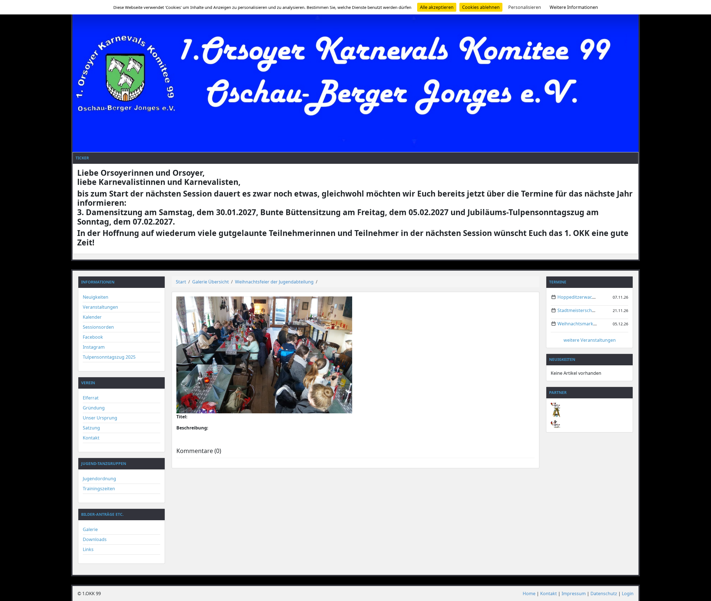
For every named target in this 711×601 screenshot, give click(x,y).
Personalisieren (524, 7)
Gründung (94, 408)
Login (628, 593)
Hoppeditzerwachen (578, 297)
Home (529, 593)
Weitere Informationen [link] (574, 7)
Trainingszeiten (99, 489)
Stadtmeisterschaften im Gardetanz (595, 310)
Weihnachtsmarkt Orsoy (583, 324)
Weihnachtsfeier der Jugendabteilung (274, 282)
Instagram (94, 347)
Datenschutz (603, 593)
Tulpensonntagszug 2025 (109, 357)
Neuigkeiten (95, 297)
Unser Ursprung (100, 418)
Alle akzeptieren (437, 7)
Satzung (91, 428)
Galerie (90, 529)
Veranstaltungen (100, 307)
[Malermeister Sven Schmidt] (589, 406)
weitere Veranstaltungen (590, 340)
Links (88, 549)
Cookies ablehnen (481, 7)
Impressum (574, 593)
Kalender (92, 317)
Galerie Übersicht (210, 282)
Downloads (95, 539)
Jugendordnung (99, 479)
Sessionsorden (98, 327)
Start (181, 282)
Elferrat (91, 398)
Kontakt (91, 438)
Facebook (93, 337)
